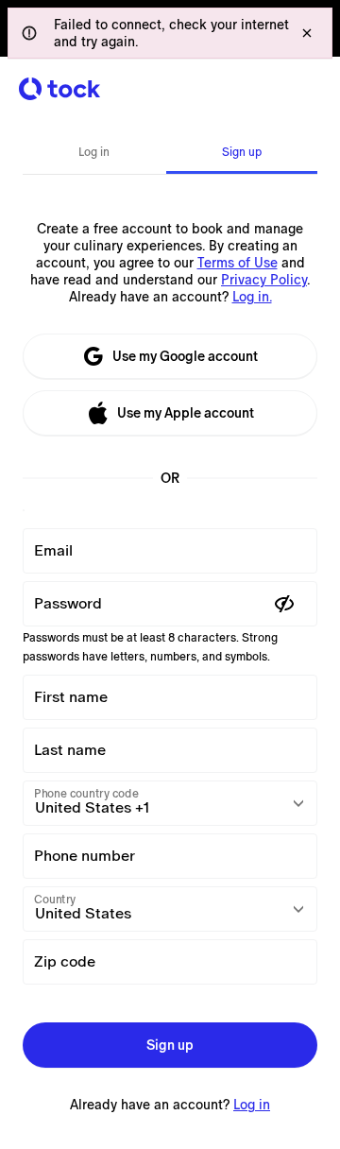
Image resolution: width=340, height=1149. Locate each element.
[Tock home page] (59, 88)
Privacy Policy (264, 279)
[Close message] (307, 33)
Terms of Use (237, 262)
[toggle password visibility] (284, 604)
